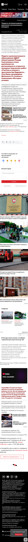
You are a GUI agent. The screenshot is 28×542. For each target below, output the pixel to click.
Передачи (20, 9)
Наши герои (12, 9)
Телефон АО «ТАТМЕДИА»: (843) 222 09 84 (12, 527)
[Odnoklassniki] (11, 476)
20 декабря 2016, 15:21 (6, 31)
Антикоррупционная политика (9, 525)
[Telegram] (6, 141)
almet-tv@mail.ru (9, 126)
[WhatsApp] (13, 141)
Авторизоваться (7, 185)
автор (3, 20)
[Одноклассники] (10, 141)
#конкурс (3, 135)
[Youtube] (7, 476)
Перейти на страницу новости (11, 456)
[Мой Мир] (17, 141)
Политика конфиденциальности (10, 512)
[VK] (3, 476)
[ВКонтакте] (2, 141)
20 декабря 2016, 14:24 (23, 333)
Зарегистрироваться (20, 186)
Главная (4, 9)
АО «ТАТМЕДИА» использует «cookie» (11, 506)
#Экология (25, 332)
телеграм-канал (14, 131)
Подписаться (18, 534)
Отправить (13, 181)
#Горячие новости (22, 20)
